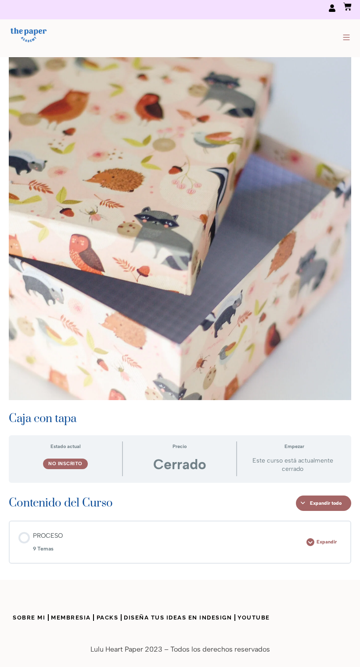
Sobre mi (29, 617)
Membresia (71, 617)
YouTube (254, 617)
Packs (108, 617)
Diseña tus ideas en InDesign (178, 617)
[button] (346, 38)
